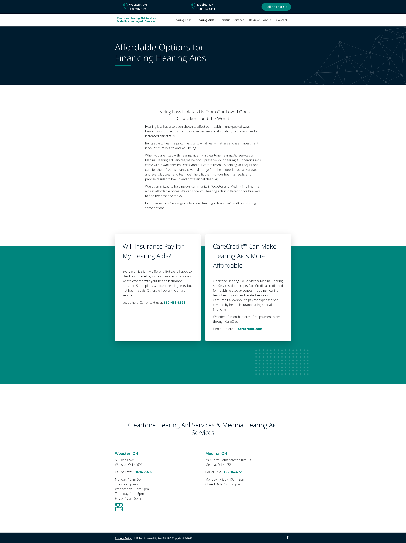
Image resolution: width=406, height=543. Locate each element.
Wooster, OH (138, 4)
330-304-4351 (206, 9)
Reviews (255, 20)
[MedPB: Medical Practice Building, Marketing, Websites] (157, 538)
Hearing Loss (182, 20)
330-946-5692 (138, 9)
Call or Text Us (276, 7)
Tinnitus (224, 20)
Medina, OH (205, 4)
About (267, 20)
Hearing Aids (205, 20)
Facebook (287, 537)
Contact (281, 20)
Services (238, 20)
